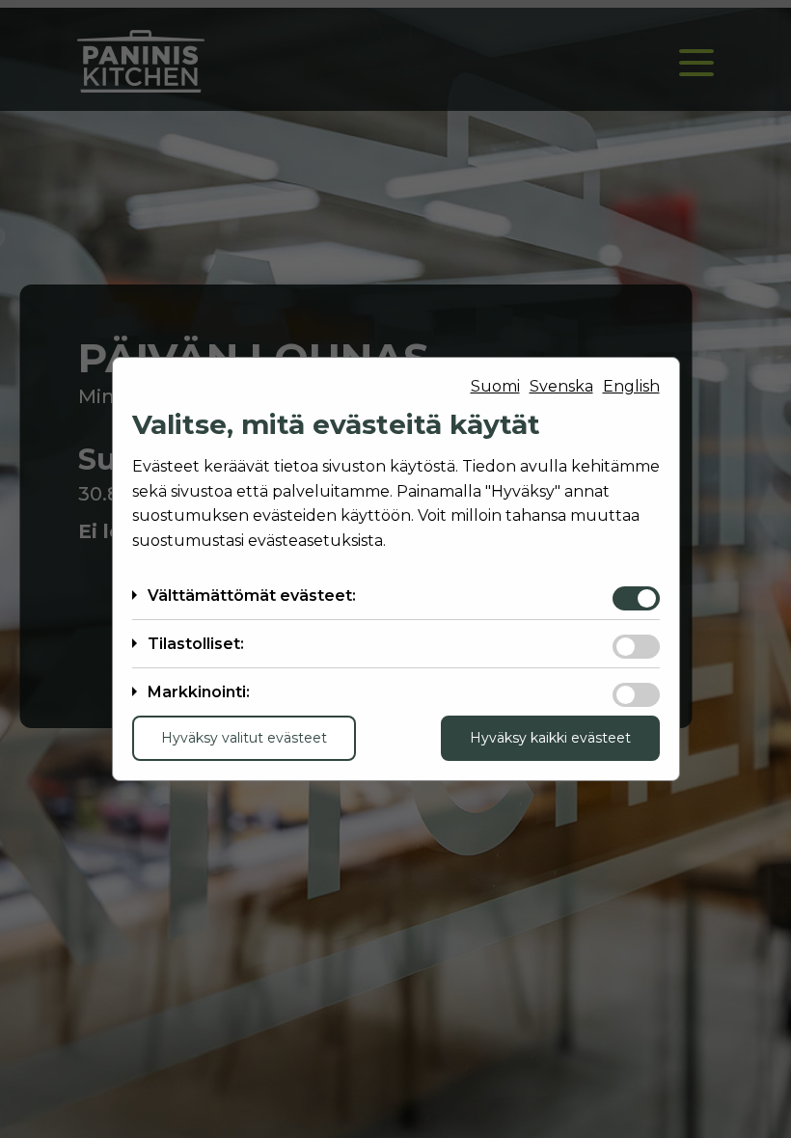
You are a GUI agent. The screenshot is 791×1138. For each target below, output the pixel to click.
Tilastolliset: (196, 644)
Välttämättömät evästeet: (252, 595)
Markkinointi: (199, 692)
